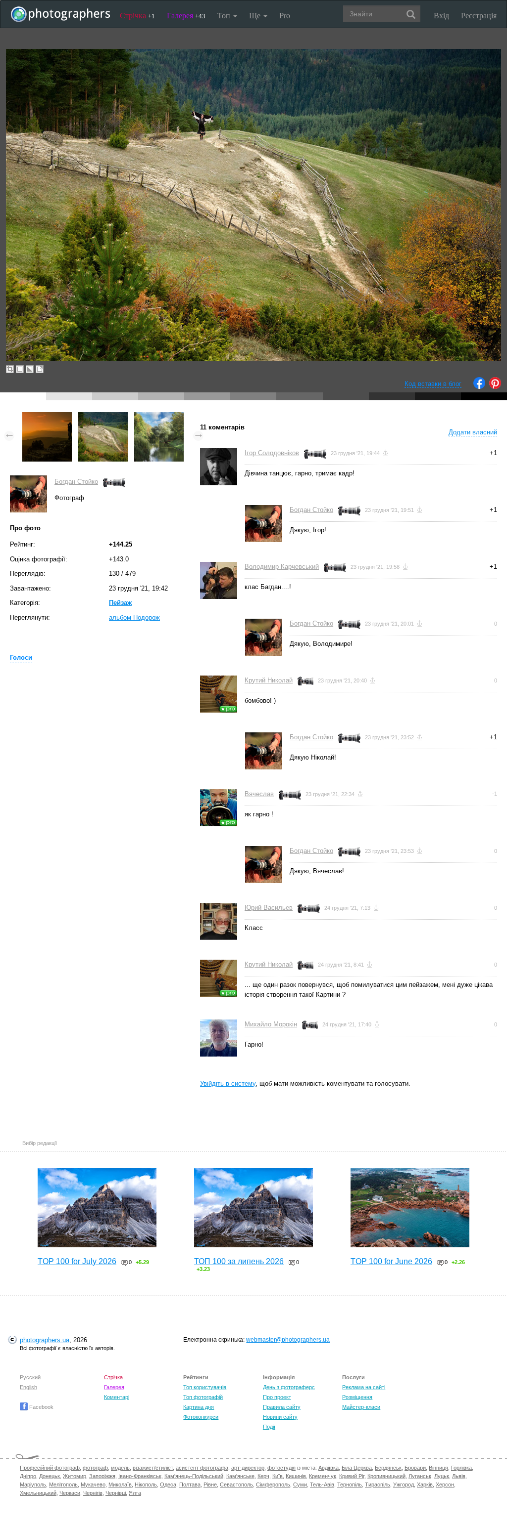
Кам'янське (240, 1476)
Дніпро (28, 1476)
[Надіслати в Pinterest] (495, 386)
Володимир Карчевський (282, 566)
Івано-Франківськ (139, 1476)
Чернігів (92, 1493)
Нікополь (146, 1484)
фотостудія (281, 1468)
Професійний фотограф (50, 1468)
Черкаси (69, 1493)
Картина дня (198, 1407)
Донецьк (49, 1476)
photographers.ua (44, 1340)
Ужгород (403, 1484)
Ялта (135, 1493)
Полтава (190, 1484)
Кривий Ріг (351, 1476)
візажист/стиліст (153, 1468)
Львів (458, 1476)
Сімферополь (273, 1484)
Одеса (168, 1484)
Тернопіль (349, 1484)
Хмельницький (38, 1493)
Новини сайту (280, 1417)
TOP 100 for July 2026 (77, 1261)
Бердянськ (388, 1468)
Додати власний (473, 432)
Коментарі (116, 1397)
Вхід (441, 15)
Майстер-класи (361, 1407)
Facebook (40, 1407)
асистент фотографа (202, 1468)
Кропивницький (386, 1476)
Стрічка (137, 15)
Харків (425, 1484)
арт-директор (247, 1468)
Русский (30, 1377)
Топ (224, 15)
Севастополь (236, 1484)
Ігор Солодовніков (272, 453)
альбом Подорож (134, 617)
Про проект (277, 1397)
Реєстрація (479, 15)
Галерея (186, 15)
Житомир (74, 1476)
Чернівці (115, 1493)
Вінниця (438, 1468)
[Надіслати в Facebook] (479, 386)
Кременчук (322, 1476)
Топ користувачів (204, 1387)
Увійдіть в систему (227, 1083)
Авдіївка (328, 1468)
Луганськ (419, 1476)
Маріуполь (33, 1484)
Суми (300, 1484)
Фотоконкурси (200, 1417)
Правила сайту (282, 1407)
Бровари (415, 1468)
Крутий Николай (269, 680)
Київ (277, 1476)
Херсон (445, 1484)
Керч (263, 1476)
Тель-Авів (322, 1484)
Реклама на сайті (363, 1387)
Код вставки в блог (433, 383)
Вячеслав (259, 794)
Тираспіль (377, 1484)
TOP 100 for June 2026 (391, 1261)
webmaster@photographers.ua (288, 1339)
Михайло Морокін (271, 1024)
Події (269, 1427)
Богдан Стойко (76, 481)
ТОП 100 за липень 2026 (239, 1261)
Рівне (210, 1484)
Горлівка (461, 1468)
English (28, 1387)
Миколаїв (120, 1484)
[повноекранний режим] (40, 369)
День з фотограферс (289, 1387)
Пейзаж (120, 602)
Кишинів (296, 1476)
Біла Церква (357, 1468)
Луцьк (441, 1476)
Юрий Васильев (269, 907)
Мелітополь (63, 1484)
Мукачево (93, 1484)
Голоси (21, 657)
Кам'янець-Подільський (193, 1476)
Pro (284, 15)
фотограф (95, 1468)
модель (120, 1468)
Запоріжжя (102, 1476)
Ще (255, 15)
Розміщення (357, 1397)
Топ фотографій (203, 1397)
